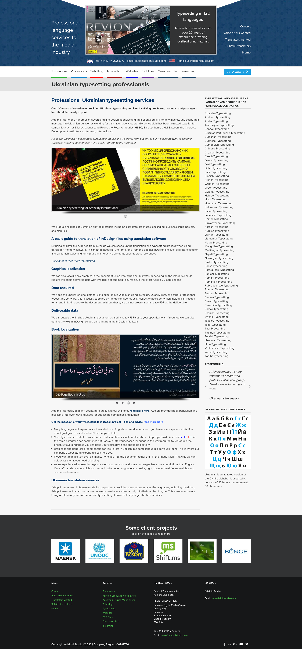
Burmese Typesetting (218, 141)
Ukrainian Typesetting (218, 340)
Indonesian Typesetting (219, 207)
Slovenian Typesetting (218, 305)
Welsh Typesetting (216, 352)
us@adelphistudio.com (200, 61)
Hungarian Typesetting (218, 203)
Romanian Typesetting (218, 281)
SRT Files (148, 71)
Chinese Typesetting (217, 148)
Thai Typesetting (215, 328)
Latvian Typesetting (217, 234)
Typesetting (114, 71)
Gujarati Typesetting (217, 191)
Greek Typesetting (216, 187)
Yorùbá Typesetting (216, 356)
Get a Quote (235, 72)
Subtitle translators (238, 46)
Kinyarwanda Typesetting (220, 223)
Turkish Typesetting (217, 336)
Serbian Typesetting (217, 293)
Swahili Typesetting (217, 317)
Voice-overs (79, 71)
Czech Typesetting (216, 156)
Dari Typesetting (215, 164)
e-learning (189, 71)
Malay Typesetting (216, 242)
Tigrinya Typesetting (217, 332)
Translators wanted (238, 39)
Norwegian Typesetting (219, 258)
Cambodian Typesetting (219, 144)
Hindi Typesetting (215, 199)
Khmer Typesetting (216, 219)
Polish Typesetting (216, 266)
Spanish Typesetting (217, 313)
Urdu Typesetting (215, 344)
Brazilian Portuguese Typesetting (225, 133)
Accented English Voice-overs (119, 600)
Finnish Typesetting (217, 176)
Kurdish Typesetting (217, 231)
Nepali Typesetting (216, 254)
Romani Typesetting (217, 277)
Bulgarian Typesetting (218, 137)
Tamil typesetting (215, 324)
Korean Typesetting (216, 227)
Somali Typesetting (216, 309)
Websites (132, 71)
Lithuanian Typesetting (219, 238)
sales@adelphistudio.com (150, 61)
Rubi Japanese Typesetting (221, 285)
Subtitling (96, 71)
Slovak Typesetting (216, 301)
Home (246, 52)
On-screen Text (168, 71)
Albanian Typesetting (218, 113)
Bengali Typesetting (217, 129)
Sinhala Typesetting (217, 297)
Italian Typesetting (216, 211)
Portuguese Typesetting (219, 270)
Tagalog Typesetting (217, 320)
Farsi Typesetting (215, 172)
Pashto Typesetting (216, 262)
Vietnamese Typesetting (220, 348)
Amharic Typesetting (217, 117)
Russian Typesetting (217, 289)
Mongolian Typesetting (219, 246)
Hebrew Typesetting (217, 195)
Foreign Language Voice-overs (119, 595)
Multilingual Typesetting (219, 250)
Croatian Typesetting (217, 152)
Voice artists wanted (237, 33)
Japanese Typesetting (218, 215)
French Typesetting (216, 180)
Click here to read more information (73, 261)
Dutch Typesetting (216, 168)
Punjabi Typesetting (217, 274)
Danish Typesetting (216, 160)
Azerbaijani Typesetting (219, 125)
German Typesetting (217, 184)
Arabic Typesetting (216, 121)
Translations (59, 71)
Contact (245, 26)
